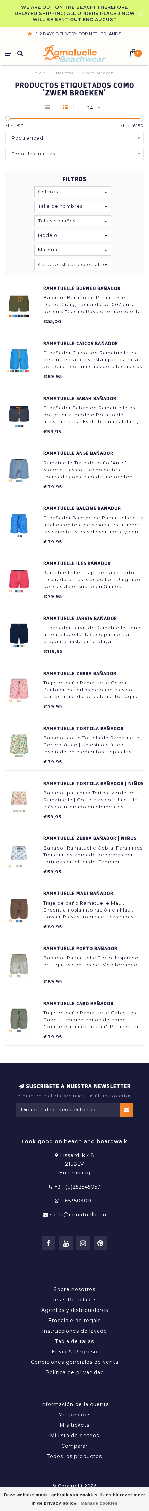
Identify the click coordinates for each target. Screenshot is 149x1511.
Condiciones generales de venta (75, 1362)
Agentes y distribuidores (74, 1310)
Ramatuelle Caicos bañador (80, 343)
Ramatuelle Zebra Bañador (79, 673)
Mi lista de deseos (74, 1435)
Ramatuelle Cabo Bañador (78, 1003)
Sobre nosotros (74, 1289)
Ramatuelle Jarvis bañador (80, 618)
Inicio (39, 73)
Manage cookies (99, 1503)
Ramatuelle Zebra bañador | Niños (90, 838)
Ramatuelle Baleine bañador (82, 508)
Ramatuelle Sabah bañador (79, 398)
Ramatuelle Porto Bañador (80, 948)
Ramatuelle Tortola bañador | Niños (93, 783)
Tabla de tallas (74, 1341)
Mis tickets (74, 1425)
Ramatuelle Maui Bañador (78, 893)
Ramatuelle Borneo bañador (82, 288)
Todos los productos (74, 1456)
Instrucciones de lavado (74, 1331)
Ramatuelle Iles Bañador (77, 563)
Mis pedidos (74, 1415)
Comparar (74, 1446)
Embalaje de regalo (74, 1320)
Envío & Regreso (74, 1352)
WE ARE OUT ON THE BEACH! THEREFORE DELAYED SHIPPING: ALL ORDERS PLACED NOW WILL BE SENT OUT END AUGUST (75, 13)
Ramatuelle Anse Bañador (78, 453)
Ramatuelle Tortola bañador (83, 728)
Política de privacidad (74, 1372)
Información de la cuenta (74, 1404)
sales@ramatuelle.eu (78, 1214)
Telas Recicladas (74, 1300)
